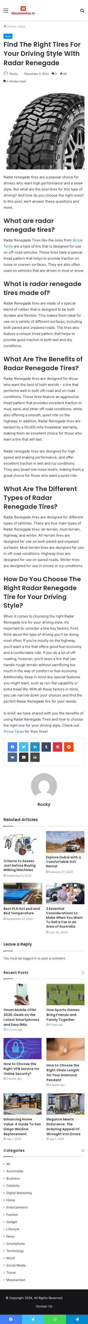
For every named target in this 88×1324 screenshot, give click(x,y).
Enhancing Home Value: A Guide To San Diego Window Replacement (22, 1126)
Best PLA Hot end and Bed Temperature (22, 910)
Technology (15, 1251)
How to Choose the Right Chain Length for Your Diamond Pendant (62, 1072)
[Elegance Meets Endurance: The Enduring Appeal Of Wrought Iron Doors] (65, 1104)
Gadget (11, 1222)
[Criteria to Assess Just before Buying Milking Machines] (23, 844)
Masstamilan (15, 1280)
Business (13, 1178)
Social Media (16, 1265)
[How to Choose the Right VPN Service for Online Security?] (23, 1048)
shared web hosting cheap (78, 1298)
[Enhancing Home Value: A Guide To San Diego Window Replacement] (23, 1104)
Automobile (14, 1171)
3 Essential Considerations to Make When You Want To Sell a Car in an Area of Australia (64, 917)
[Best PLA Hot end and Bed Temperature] (23, 893)
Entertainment (17, 1207)
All (8, 1164)
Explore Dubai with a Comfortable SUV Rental (63, 861)
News (10, 1236)
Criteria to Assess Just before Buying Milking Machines (20, 865)
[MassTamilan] (23, 10)
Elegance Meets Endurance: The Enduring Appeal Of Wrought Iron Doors (63, 1126)
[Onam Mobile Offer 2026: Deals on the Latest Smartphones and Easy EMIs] (23, 994)
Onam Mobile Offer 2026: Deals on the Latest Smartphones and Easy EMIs (21, 1017)
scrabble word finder (69, 1298)
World (10, 1258)
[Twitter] (23, 747)
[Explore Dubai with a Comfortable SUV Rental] (65, 842)
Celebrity (13, 1186)
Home (11, 26)
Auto (22, 26)
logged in (30, 958)
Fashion (12, 1214)
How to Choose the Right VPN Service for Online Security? (21, 1069)
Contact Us (44, 1306)
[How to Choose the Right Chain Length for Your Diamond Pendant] (65, 1049)
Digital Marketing (19, 1193)
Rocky (14, 73)
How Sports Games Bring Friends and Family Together (63, 1015)
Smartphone (15, 1243)
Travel (11, 1272)
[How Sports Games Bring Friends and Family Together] (65, 994)
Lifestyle (12, 1229)
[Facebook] (12, 747)
